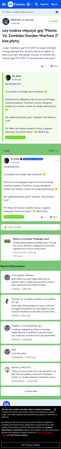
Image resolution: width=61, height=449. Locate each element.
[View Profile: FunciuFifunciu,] (7, 369)
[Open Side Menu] (4, 4)
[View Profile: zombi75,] (7, 301)
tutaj (46, 131)
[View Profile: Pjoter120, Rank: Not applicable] (5, 21)
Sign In (54, 4)
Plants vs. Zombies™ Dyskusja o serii (19, 12)
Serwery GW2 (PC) (21, 367)
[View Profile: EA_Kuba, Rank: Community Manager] (6, 160)
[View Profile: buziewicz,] (7, 277)
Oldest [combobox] (53, 150)
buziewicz (15, 288)
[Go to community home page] (16, 4)
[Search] (36, 4)
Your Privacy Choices (30, 445)
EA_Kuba (16, 76)
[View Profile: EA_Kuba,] (8, 78)
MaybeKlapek (17, 357)
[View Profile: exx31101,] (7, 328)
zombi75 (15, 315)
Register (44, 4)
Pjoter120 (15, 20)
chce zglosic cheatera (22, 275)
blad (13, 349)
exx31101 (15, 339)
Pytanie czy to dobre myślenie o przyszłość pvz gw (33, 301)
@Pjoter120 (15, 83)
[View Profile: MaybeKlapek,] (7, 352)
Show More (32, 391)
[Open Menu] (57, 12)
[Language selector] (29, 4)
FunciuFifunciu (18, 381)
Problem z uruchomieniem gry (26, 325)
